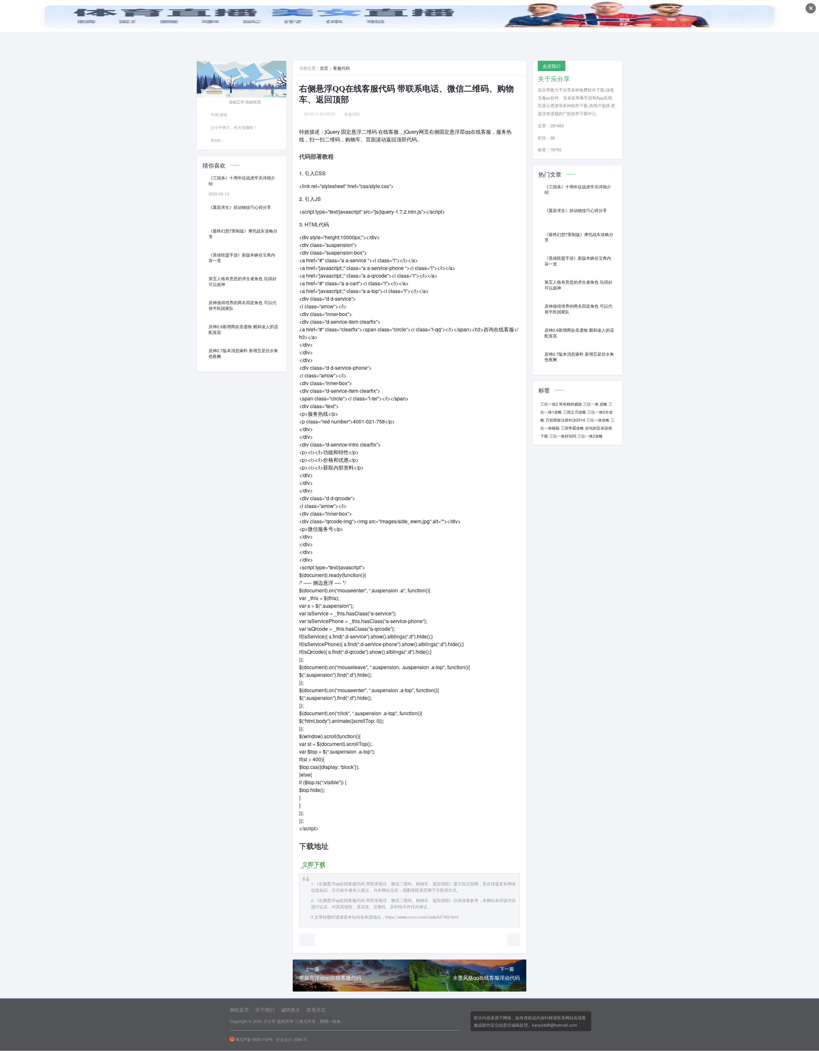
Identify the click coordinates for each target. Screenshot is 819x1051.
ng (430, 644)
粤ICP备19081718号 (254, 1039)
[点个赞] (307, 939)
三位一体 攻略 (595, 404)
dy (339, 575)
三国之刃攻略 (574, 412)
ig (333, 237)
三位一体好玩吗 (562, 436)
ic (361, 260)
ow (330, 306)
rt (356, 283)
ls (305, 774)
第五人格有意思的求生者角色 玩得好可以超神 (242, 281)
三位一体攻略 (597, 420)
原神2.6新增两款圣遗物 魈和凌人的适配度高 (243, 329)
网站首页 (239, 1009)
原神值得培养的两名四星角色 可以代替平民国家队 (242, 305)
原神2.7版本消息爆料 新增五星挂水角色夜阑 (243, 353)
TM (312, 224)
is (316, 598)
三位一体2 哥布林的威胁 (561, 404)
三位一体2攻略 (590, 436)
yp (319, 211)
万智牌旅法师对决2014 (565, 420)
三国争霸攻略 (572, 428)
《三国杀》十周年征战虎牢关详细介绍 (242, 180)
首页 (324, 68)
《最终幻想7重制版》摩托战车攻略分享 (243, 234)
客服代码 (341, 68)
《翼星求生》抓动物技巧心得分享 (240, 207)
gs (402, 636)
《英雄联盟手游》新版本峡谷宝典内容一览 (242, 258)
